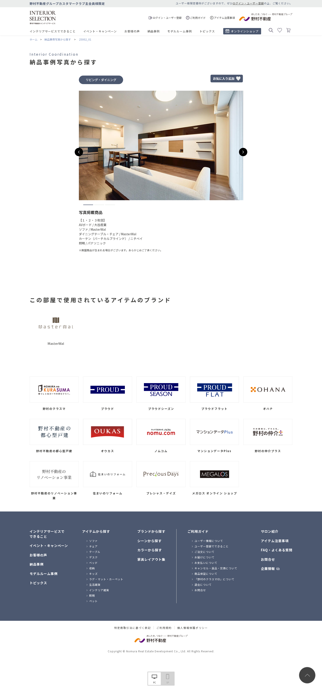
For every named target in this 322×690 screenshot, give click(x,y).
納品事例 (153, 31)
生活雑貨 (95, 584)
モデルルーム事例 (179, 31)
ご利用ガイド (198, 531)
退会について (203, 584)
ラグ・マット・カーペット (106, 579)
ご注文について (204, 552)
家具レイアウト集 (151, 559)
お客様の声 (132, 31)
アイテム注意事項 (275, 540)
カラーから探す (149, 550)
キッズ (93, 573)
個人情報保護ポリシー (192, 627)
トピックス (207, 31)
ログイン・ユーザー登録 (248, 3)
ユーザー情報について (209, 541)
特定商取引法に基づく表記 (132, 627)
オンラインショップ (244, 31)
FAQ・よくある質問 (276, 550)
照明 (92, 595)
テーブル (94, 552)
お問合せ (200, 590)
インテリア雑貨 (99, 590)
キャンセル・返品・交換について (216, 568)
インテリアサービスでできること (53, 31)
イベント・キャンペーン (100, 31)
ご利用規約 (164, 627)
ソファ (93, 541)
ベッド (93, 562)
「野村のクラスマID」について (214, 579)
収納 (92, 568)
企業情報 (268, 568)
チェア (93, 546)
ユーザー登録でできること (212, 546)
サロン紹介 (269, 531)
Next (243, 152)
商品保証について (206, 573)
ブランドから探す (151, 531)
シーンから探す (149, 540)
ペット (93, 601)
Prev (79, 152)
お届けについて (204, 557)
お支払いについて (206, 562)
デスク (93, 557)
